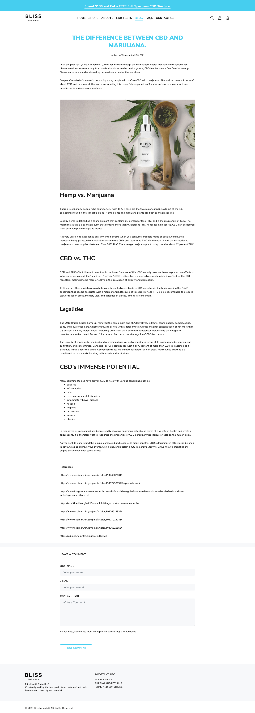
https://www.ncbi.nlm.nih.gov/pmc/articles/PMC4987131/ (91, 475)
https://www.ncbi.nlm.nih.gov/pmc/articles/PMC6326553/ (91, 527)
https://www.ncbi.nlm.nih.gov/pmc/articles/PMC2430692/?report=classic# (100, 483)
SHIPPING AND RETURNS (108, 683)
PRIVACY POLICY (103, 679)
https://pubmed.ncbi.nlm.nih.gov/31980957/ (83, 536)
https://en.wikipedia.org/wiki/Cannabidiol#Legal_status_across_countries (99, 503)
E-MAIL (64, 581)
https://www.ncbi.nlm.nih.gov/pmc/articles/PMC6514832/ (91, 511)
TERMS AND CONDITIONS (108, 687)
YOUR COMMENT (69, 595)
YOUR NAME (67, 566)
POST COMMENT (76, 648)
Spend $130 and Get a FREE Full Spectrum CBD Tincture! (127, 6)
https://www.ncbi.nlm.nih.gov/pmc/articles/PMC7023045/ (91, 519)
